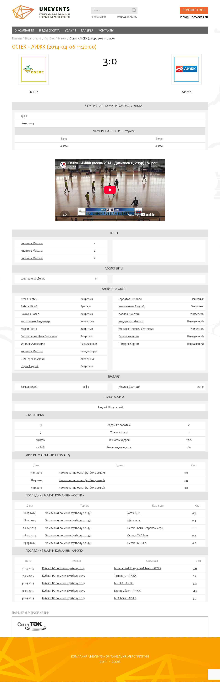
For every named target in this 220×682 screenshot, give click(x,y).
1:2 (194, 576)
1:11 (194, 528)
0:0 (194, 543)
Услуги (70, 30)
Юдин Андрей (29, 366)
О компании (24, 30)
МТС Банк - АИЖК (125, 598)
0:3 (194, 513)
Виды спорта (49, 30)
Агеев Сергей (29, 299)
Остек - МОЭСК (136, 543)
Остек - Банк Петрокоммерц (145, 528)
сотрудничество (127, 17)
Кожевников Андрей (132, 307)
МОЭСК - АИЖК (124, 583)
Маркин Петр (29, 329)
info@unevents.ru (194, 17)
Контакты (106, 30)
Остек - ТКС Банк (137, 536)
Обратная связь (194, 10)
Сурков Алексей (129, 337)
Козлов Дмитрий (129, 314)
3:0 (186, 473)
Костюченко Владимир (35, 322)
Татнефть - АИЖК (125, 576)
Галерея (87, 30)
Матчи (62, 39)
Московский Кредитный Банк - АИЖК (137, 569)
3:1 (194, 598)
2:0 (195, 569)
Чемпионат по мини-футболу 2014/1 (113, 106)
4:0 (195, 591)
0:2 (194, 536)
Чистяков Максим (32, 243)
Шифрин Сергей (129, 344)
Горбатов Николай (130, 299)
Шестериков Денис (33, 279)
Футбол (50, 39)
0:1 (186, 488)
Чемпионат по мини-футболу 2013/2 (82, 488)
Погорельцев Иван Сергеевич (39, 337)
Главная (17, 39)
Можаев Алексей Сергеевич (136, 329)
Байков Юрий (29, 307)
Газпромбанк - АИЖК (127, 591)
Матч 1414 (133, 521)
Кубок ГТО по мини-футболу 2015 (63, 569)
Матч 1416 (133, 513)
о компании (98, 17)
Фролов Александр (33, 344)
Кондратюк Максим (131, 322)
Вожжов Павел (30, 314)
